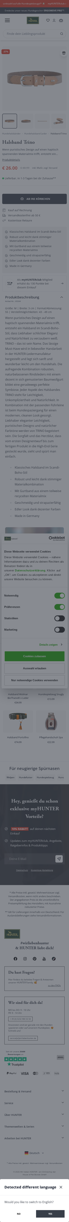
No (19, 1213)
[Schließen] (61, 1187)
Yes (50, 1213)
